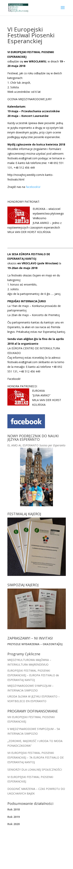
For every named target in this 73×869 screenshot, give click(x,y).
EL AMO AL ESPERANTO (36, 445)
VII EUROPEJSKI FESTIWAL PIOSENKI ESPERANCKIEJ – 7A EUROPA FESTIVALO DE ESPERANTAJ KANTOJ (35, 757)
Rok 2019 (13, 817)
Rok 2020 (13, 824)
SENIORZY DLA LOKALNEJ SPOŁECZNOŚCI (34, 769)
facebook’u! (33, 187)
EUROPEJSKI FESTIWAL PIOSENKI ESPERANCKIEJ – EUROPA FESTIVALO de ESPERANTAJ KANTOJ (33, 675)
